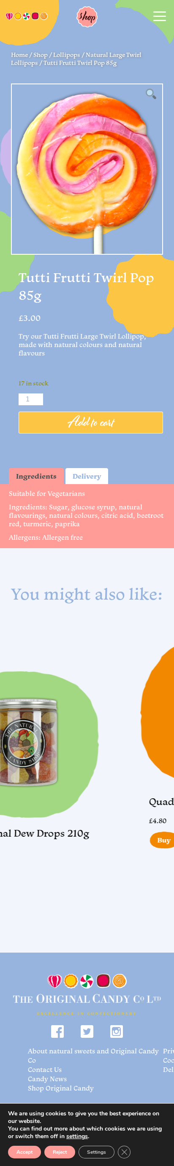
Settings (96, 1152)
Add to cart (91, 423)
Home (19, 55)
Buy (153, 840)
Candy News (47, 1078)
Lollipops (66, 55)
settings (77, 1136)
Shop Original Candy (61, 1088)
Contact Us (45, 1069)
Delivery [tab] (87, 476)
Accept (24, 1152)
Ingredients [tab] (36, 476)
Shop (40, 55)
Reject (60, 1152)
